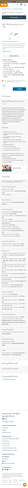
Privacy (10, 480)
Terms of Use (4, 480)
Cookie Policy (21, 480)
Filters (19, 89)
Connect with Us (14, 56)
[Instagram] (10, 469)
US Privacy (15, 480)
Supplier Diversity (6, 432)
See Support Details (7, 421)
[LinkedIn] (5, 469)
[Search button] (17, 5)
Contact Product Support (9, 379)
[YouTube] (7, 469)
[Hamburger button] (25, 5)
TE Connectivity (4, 5)
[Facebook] (2, 469)
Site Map (15, 482)
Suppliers (4, 430)
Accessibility (4, 482)
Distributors (5, 428)
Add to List (8, 51)
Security (10, 482)
